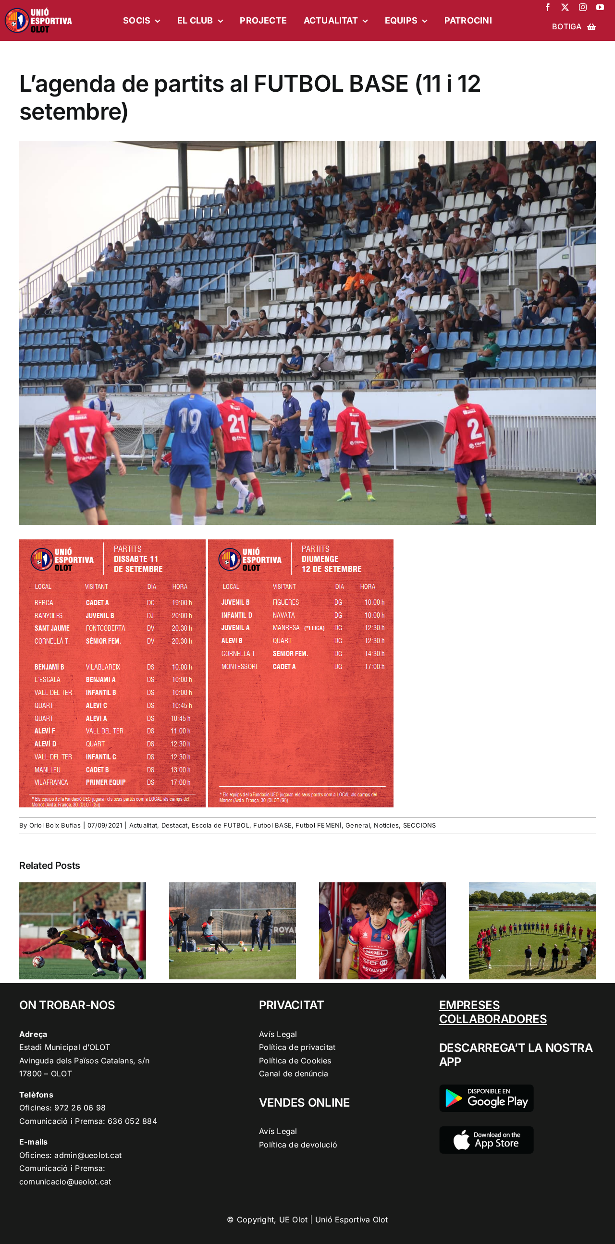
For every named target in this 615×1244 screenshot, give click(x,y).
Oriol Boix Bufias (55, 825)
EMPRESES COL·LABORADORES (493, 1012)
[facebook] (548, 7)
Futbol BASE (272, 825)
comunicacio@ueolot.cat (65, 1181)
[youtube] (600, 7)
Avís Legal (278, 1034)
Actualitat (143, 825)
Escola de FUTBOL (220, 825)
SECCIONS (419, 825)
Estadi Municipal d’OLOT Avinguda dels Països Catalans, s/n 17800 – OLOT (84, 1060)
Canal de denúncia (293, 1073)
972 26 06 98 (80, 1107)
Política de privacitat (297, 1047)
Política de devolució (298, 1144)
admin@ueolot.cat (88, 1155)
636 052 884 (132, 1121)
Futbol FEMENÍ (318, 825)
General (357, 825)
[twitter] (565, 7)
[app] (486, 1130)
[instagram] (583, 7)
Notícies (386, 825)
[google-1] (486, 1088)
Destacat (174, 825)
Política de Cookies (295, 1060)
